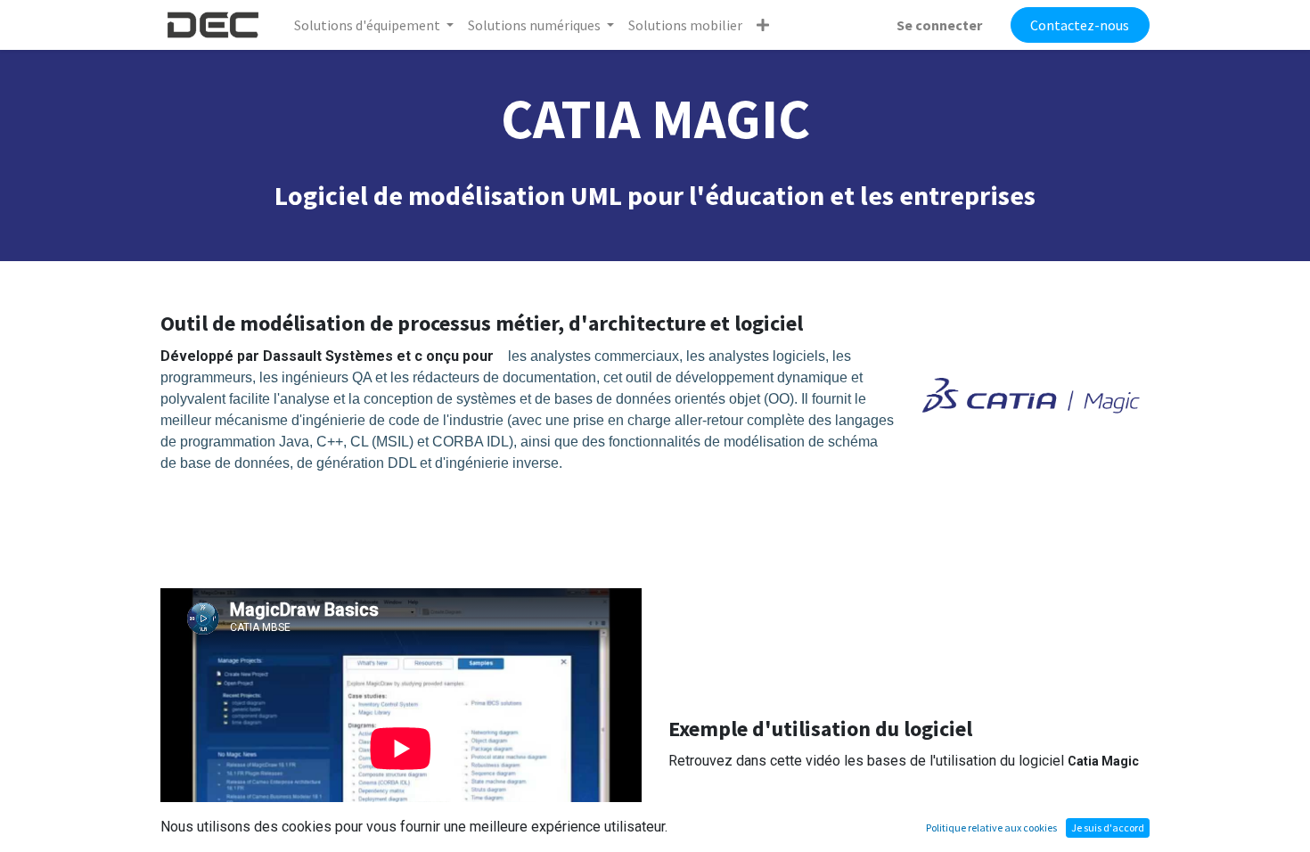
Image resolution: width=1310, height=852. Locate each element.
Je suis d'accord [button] (1107, 827)
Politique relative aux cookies (991, 827)
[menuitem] (685, 25)
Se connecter (939, 25)
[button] (762, 25)
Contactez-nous (1079, 25)
